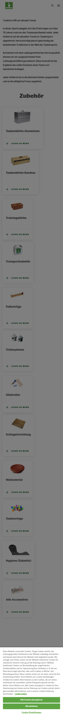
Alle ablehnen (31, 706)
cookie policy (21, 694)
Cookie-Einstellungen (31, 713)
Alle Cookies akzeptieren (31, 700)
